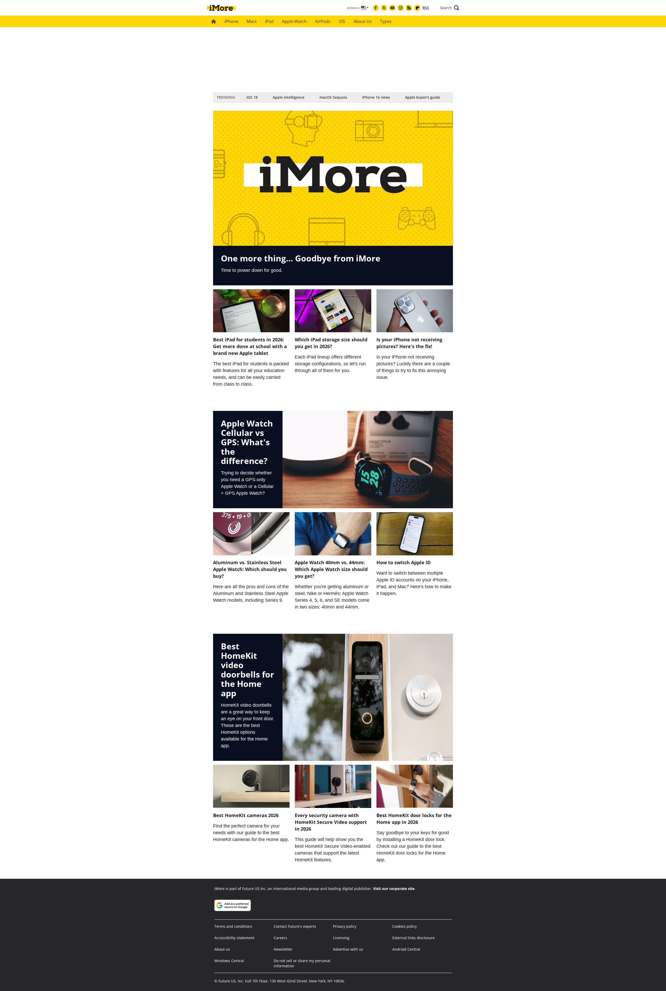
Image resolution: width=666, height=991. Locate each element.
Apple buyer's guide (422, 97)
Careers (280, 937)
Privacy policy (344, 926)
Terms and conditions (233, 926)
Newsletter (283, 949)
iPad (269, 21)
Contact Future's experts (295, 926)
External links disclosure (413, 937)
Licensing (341, 937)
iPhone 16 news (376, 97)
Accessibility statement (234, 937)
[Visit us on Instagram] (401, 8)
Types (386, 21)
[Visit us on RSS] (409, 8)
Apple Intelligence (288, 97)
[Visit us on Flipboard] (417, 8)
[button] (449, 7)
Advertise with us (348, 949)
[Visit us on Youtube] (392, 8)
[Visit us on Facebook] (376, 8)
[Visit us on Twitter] (384, 8)
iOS (342, 21)
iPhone (231, 21)
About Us (363, 21)
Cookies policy (404, 926)
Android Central (406, 949)
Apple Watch (294, 21)
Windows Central (229, 960)
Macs (252, 21)
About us (222, 949)
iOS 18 (252, 97)
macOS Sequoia (333, 97)
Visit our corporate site (393, 888)
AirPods (322, 21)
